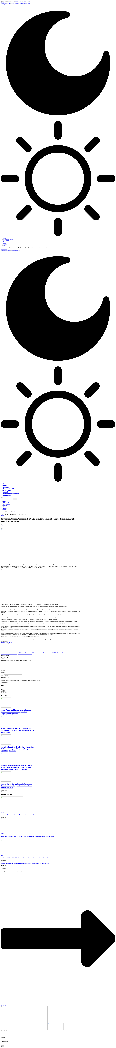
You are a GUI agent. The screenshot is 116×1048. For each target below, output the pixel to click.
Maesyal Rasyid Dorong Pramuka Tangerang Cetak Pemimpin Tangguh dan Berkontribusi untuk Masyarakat (16, 786)
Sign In (13, 511)
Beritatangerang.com (5, 525)
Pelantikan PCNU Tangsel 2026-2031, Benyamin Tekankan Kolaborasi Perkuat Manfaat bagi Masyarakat (25, 857)
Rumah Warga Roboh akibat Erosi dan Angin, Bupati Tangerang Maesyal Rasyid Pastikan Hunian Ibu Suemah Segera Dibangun (16, 767)
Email (2, 675)
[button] (2, 2)
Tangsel (2, 515)
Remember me (5, 1041)
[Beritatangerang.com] (15, 3)
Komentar (3, 670)
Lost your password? (5, 1043)
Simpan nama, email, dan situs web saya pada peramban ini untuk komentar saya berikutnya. (21, 680)
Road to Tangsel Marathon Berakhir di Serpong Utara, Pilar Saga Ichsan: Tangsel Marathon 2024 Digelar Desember (27, 836)
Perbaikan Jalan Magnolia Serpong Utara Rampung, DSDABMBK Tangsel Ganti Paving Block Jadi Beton (25, 863)
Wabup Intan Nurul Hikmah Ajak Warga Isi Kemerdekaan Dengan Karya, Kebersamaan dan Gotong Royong (17, 730)
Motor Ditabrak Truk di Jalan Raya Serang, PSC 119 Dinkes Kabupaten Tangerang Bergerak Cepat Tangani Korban (17, 749)
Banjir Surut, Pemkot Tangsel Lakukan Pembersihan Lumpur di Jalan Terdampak (20, 814)
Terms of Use (26, 1)
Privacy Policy (18, 1)
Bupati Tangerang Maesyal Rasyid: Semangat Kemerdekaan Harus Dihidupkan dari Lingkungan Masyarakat (16, 712)
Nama (2, 672)
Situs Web (3, 677)
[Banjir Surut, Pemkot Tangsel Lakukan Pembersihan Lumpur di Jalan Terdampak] (12, 810)
